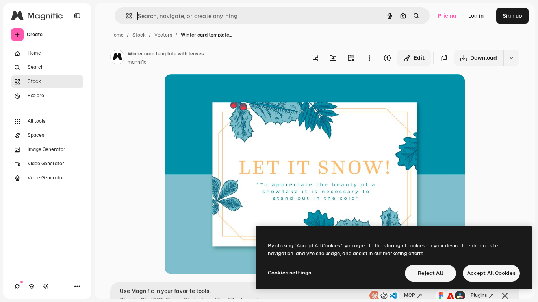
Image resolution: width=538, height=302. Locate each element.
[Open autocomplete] (126, 16)
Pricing (447, 15)
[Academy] (31, 286)
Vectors (163, 35)
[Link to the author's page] (117, 58)
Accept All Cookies (491, 273)
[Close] (505, 295)
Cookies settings (289, 272)
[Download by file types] (511, 58)
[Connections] (17, 286)
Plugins (479, 295)
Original (215, 89)
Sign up (512, 15)
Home (117, 35)
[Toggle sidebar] (77, 15)
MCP (409, 295)
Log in (476, 15)
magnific (137, 62)
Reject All (430, 273)
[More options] (369, 58)
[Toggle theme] (45, 286)
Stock (139, 35)
